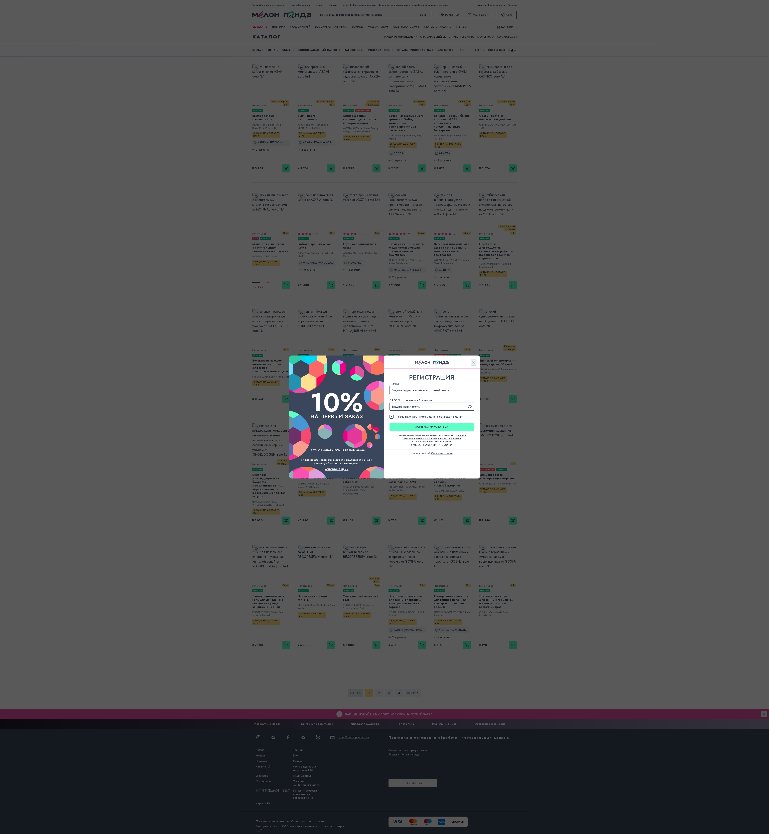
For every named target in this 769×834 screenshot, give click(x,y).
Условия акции (336, 469)
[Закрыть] (474, 363)
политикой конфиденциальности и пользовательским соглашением (435, 437)
